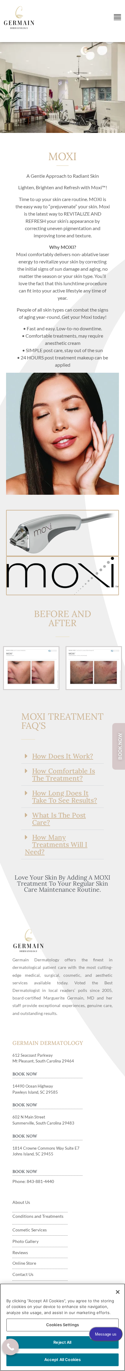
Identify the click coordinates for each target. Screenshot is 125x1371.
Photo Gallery (25, 1241)
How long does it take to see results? (64, 796)
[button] (62, 756)
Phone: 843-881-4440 (33, 1181)
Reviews (20, 1252)
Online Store (24, 1263)
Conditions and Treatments (37, 1216)
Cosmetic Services (29, 1229)
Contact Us (22, 1274)
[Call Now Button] (10, 1347)
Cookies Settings (62, 1324)
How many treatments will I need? (56, 844)
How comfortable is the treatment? (63, 774)
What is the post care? (59, 819)
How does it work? (62, 756)
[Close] (117, 1292)
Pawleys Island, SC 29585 (35, 1092)
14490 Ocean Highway (32, 1086)
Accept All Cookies (62, 1359)
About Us (21, 1202)
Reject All (62, 1342)
